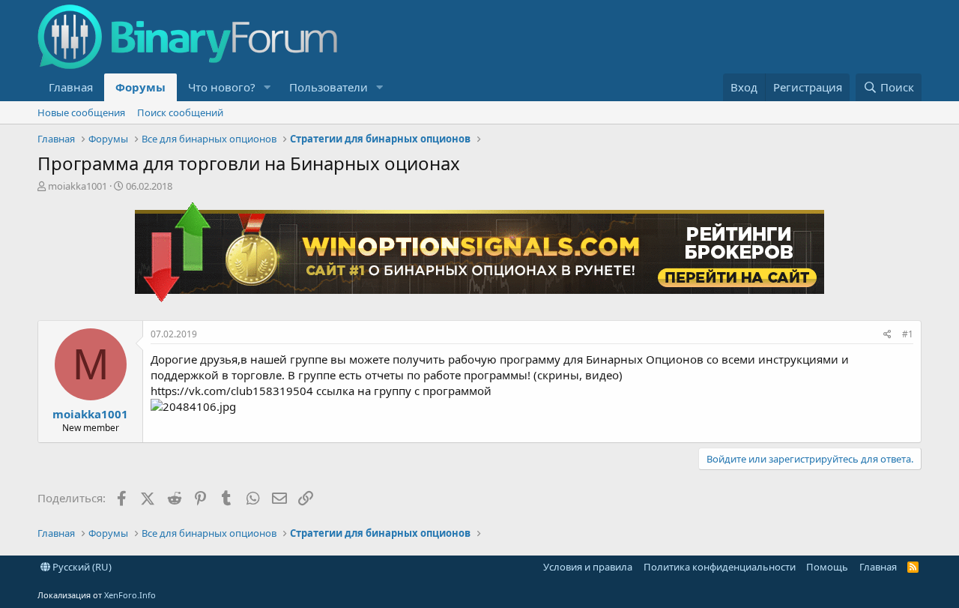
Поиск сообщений (180, 112)
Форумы (140, 86)
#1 (907, 334)
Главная (71, 86)
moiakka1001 (77, 186)
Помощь (827, 567)
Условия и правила (587, 567)
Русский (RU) (81, 567)
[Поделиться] (887, 334)
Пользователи (328, 86)
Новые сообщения (81, 112)
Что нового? (221, 86)
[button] (267, 87)
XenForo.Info (130, 595)
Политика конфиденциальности (720, 567)
